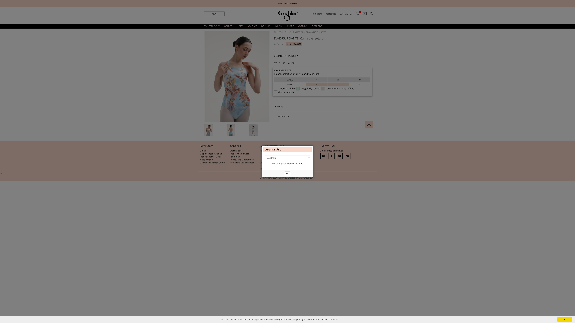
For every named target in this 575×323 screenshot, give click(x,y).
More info (333, 319)
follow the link (295, 163)
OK (287, 173)
